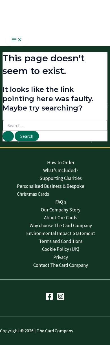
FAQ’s (60, 202)
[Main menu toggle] (17, 40)
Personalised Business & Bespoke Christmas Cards (50, 190)
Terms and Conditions (61, 241)
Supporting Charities (60, 178)
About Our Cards (60, 218)
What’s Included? (60, 170)
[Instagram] (61, 299)
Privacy (60, 257)
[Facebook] (49, 299)
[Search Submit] (8, 136)
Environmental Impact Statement (60, 233)
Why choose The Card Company (61, 225)
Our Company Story (60, 210)
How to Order (60, 162)
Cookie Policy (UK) (61, 249)
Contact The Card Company (60, 265)
